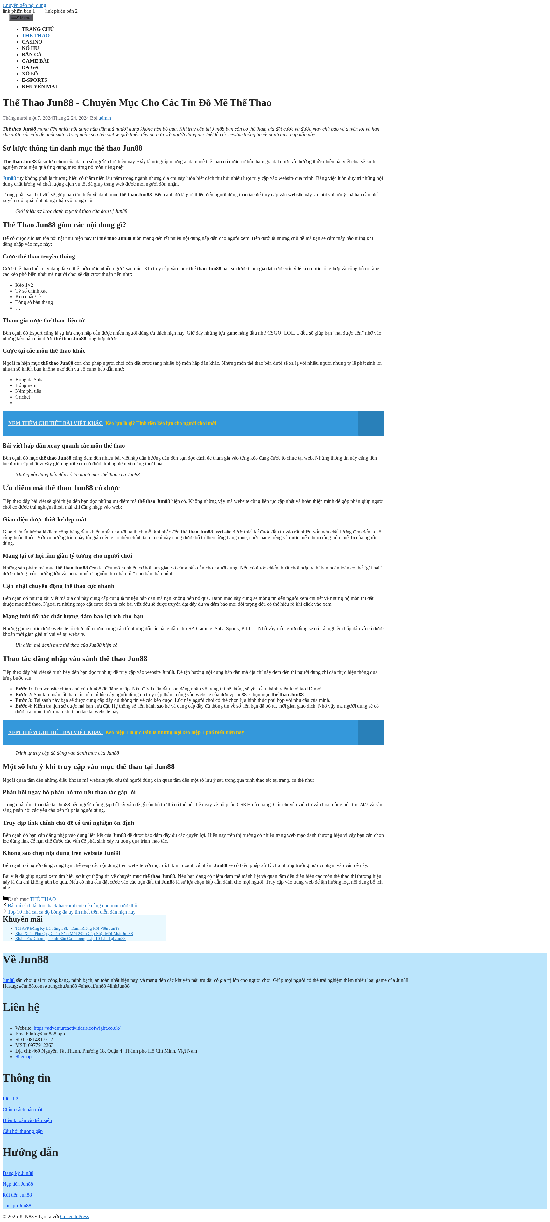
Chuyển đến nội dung (24, 5)
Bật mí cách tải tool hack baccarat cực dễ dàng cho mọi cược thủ (72, 905)
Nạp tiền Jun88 (18, 1184)
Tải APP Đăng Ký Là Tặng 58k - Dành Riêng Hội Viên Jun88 (67, 928)
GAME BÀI (35, 61)
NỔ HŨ (30, 48)
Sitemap (23, 1056)
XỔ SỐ (30, 74)
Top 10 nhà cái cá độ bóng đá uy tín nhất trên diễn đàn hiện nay (72, 912)
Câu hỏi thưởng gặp (23, 1131)
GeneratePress (74, 1216)
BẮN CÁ (32, 55)
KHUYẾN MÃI (39, 86)
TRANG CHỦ (38, 29)
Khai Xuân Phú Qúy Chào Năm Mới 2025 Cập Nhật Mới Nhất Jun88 (74, 933)
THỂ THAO (36, 35)
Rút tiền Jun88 (17, 1194)
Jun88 (9, 980)
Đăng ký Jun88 (18, 1173)
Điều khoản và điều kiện (27, 1120)
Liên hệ (10, 1098)
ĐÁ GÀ (30, 67)
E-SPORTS (34, 80)
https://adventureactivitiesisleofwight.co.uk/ (77, 1028)
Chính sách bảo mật (22, 1109)
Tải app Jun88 (17, 1205)
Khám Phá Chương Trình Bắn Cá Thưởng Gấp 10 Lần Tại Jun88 (70, 938)
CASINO (32, 42)
